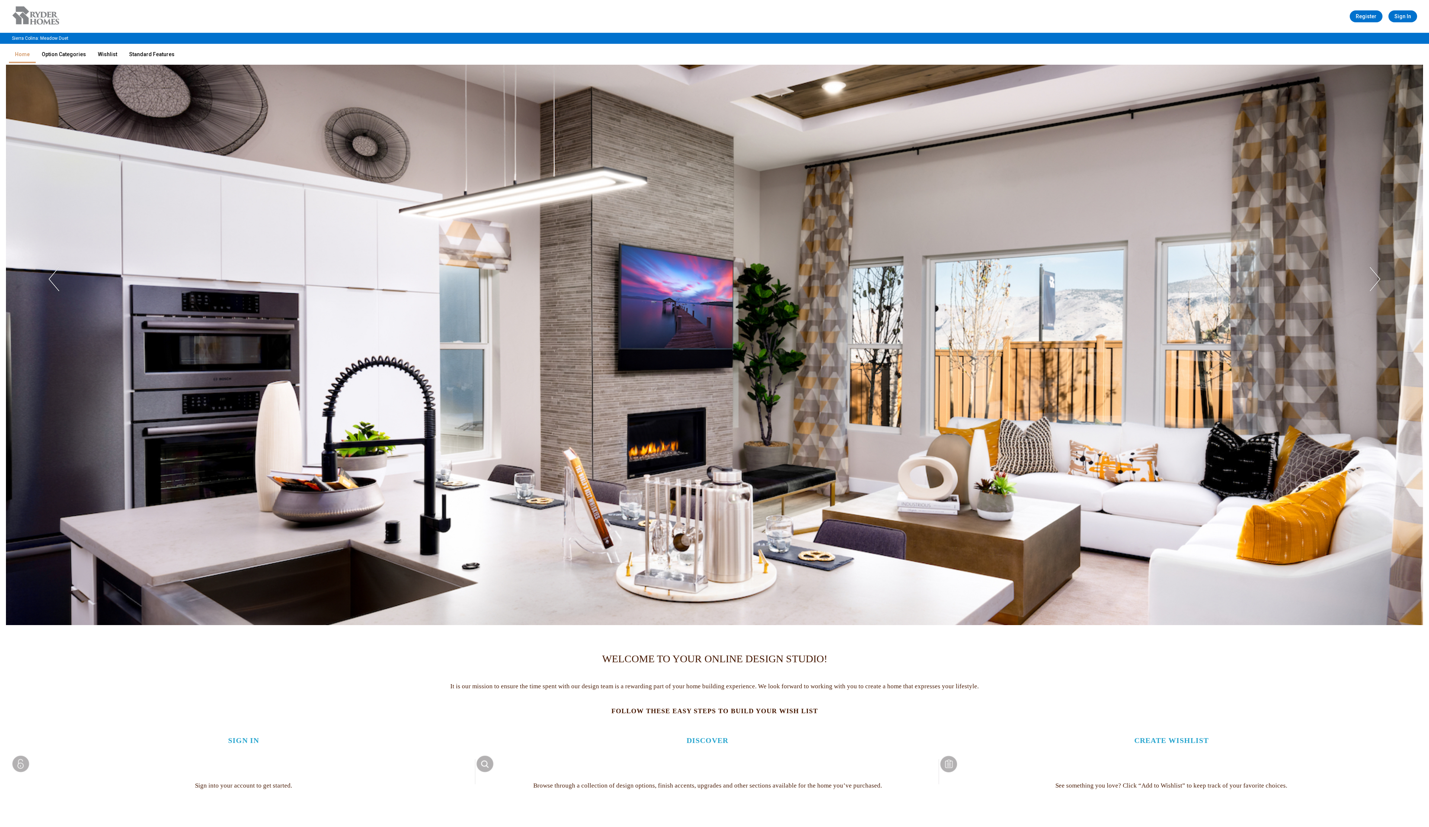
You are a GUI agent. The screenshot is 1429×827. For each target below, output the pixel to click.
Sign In (1402, 16)
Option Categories (64, 54)
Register (1366, 16)
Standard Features (152, 54)
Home (22, 54)
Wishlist (107, 54)
